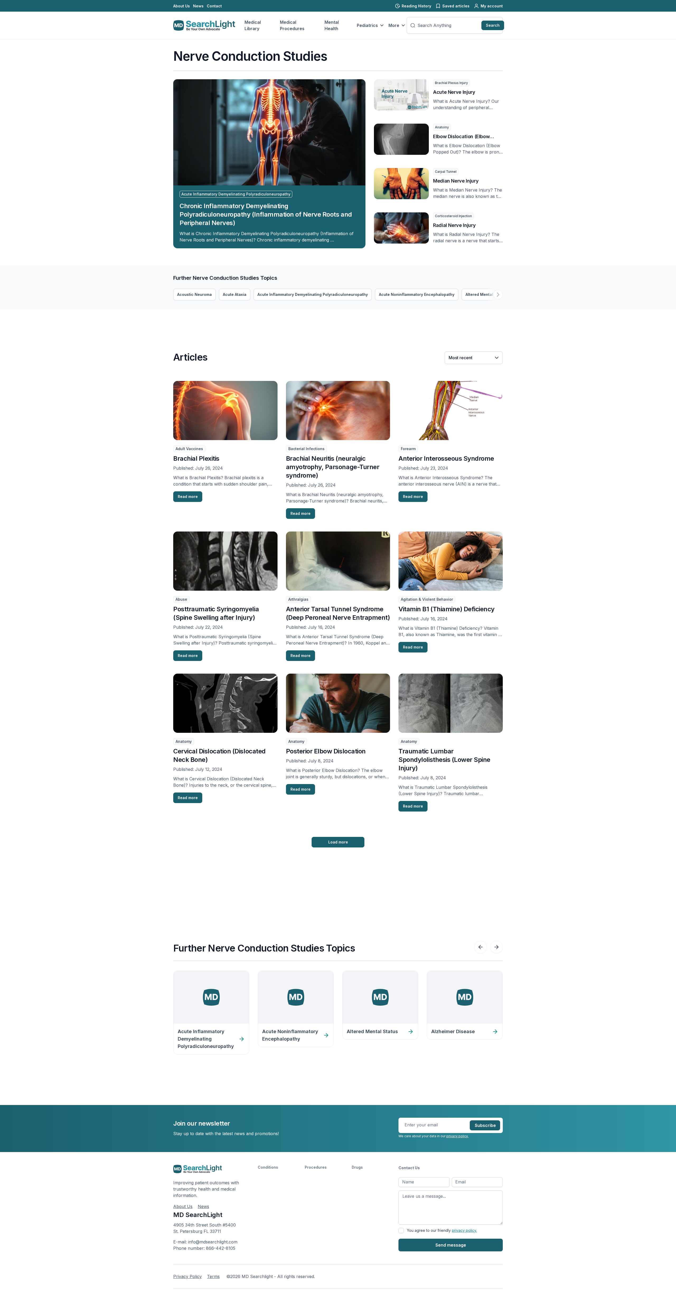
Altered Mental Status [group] (486, 294)
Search (493, 25)
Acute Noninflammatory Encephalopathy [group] (416, 294)
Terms (213, 1276)
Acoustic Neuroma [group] (194, 294)
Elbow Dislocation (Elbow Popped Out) (461, 137)
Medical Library (253, 25)
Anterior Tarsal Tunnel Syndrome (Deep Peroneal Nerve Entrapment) (338, 613)
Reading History (416, 6)
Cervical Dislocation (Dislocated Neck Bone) (219, 755)
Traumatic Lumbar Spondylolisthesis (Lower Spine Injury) (444, 759)
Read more (188, 496)
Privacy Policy (187, 1276)
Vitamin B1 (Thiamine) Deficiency (446, 609)
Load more (338, 842)
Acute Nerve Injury (454, 92)
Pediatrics (367, 25)
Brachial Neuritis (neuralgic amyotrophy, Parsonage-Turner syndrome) (332, 467)
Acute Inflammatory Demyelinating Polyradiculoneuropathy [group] (312, 294)
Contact (214, 6)
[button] (498, 294)
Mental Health (332, 25)
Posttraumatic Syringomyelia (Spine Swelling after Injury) (216, 613)
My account (492, 6)
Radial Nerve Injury (454, 225)
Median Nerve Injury (455, 181)
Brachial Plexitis (196, 458)
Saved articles (456, 6)
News (198, 6)
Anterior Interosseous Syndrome (446, 458)
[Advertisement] (269, 321)
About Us (181, 6)
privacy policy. (457, 1136)
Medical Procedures (292, 25)
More (393, 25)
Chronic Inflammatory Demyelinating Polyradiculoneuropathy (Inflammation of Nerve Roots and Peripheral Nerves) (266, 214)
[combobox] (448, 25)
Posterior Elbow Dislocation (326, 751)
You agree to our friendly (442, 1230)
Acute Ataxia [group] (234, 294)
